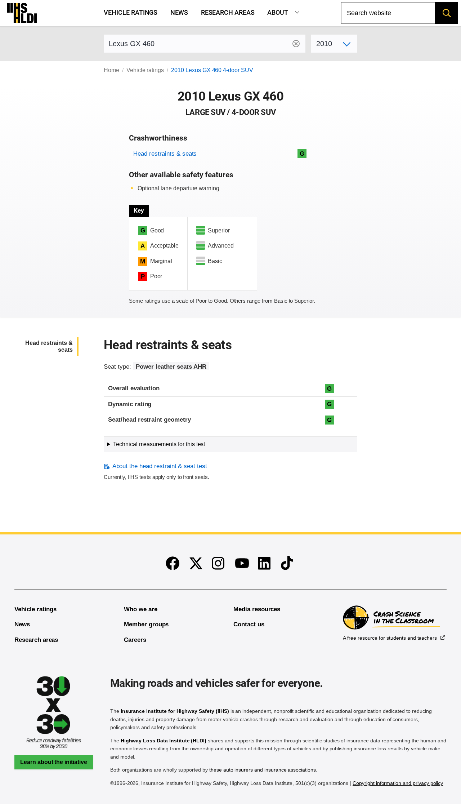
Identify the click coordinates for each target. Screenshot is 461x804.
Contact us (248, 624)
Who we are (140, 609)
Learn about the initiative (53, 762)
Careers (135, 639)
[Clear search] (296, 43)
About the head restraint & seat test (159, 466)
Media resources (256, 609)
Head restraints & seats (165, 153)
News (179, 12)
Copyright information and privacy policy (398, 783)
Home (111, 70)
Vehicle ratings (130, 12)
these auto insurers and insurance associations (262, 770)
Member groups (146, 624)
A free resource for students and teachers (390, 638)
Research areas (228, 12)
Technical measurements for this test (159, 444)
